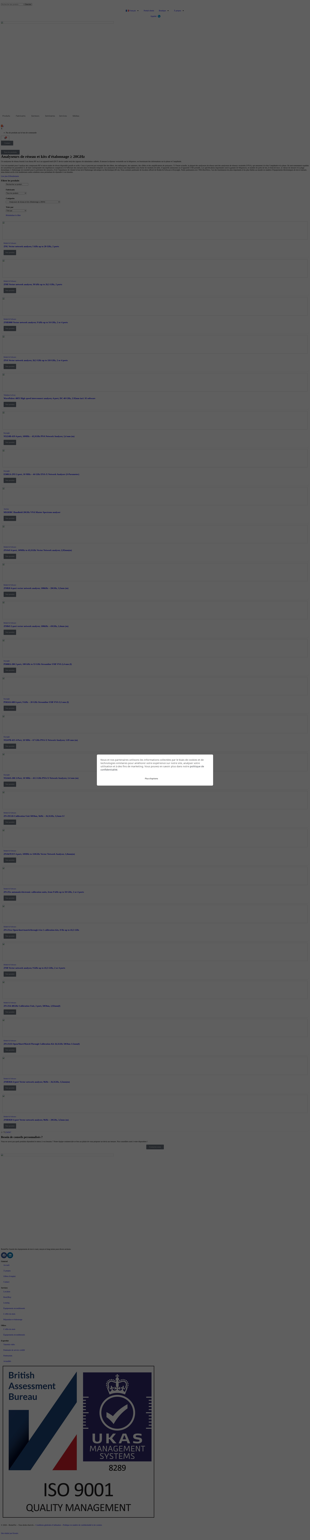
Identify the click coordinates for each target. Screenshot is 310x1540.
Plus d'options (151, 778)
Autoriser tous (185, 778)
